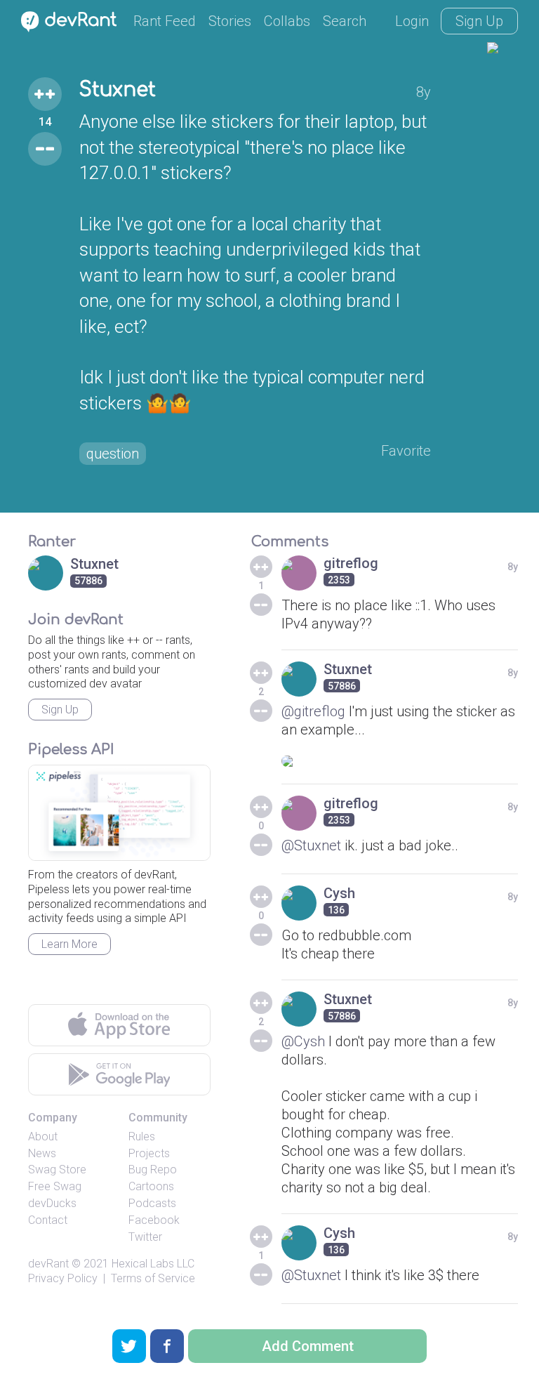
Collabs (287, 21)
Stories (229, 21)
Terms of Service (153, 1278)
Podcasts (152, 1203)
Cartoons (151, 1186)
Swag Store (57, 1169)
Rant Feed (164, 21)
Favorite (406, 450)
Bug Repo (152, 1169)
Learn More (69, 944)
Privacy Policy (63, 1278)
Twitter (145, 1237)
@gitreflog (313, 711)
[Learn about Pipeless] (119, 813)
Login (412, 21)
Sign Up (479, 21)
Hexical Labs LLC (153, 1263)
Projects (149, 1153)
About (43, 1136)
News (42, 1153)
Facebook (154, 1220)
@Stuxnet (311, 845)
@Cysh (303, 1041)
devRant (48, 1263)
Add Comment (308, 1346)
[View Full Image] (399, 761)
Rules (141, 1136)
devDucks (52, 1203)
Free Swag (54, 1186)
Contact (47, 1220)
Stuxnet (117, 90)
